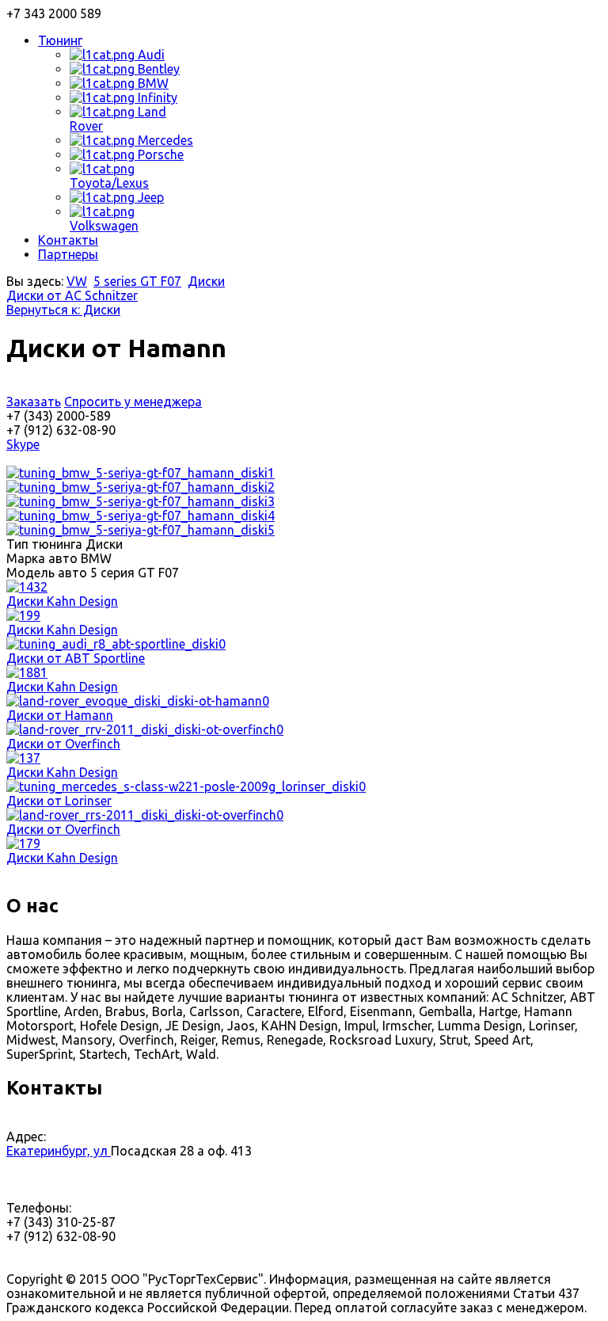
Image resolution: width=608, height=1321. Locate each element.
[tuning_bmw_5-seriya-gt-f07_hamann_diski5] (140, 530)
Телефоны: (38, 1208)
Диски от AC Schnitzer (72, 295)
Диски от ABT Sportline (75, 658)
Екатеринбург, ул (58, 1151)
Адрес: (26, 1136)
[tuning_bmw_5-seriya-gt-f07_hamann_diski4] (140, 515)
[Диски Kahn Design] (27, 587)
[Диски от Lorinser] (186, 786)
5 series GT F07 (137, 281)
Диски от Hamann (59, 715)
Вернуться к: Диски (63, 310)
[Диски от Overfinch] (144, 729)
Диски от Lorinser (59, 801)
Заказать (33, 401)
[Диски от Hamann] (137, 701)
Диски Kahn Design (62, 601)
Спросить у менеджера (133, 401)
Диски (206, 281)
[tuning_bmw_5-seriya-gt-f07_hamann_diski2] (140, 487)
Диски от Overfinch (63, 744)
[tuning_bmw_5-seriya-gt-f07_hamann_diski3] (140, 501)
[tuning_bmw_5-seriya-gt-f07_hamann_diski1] (140, 473)
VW (76, 281)
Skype (23, 444)
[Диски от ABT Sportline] (116, 644)
